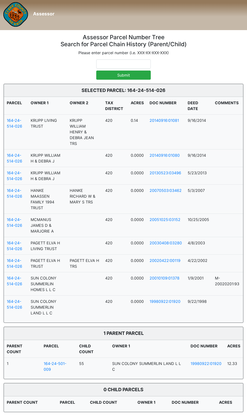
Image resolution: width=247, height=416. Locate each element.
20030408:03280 (166, 242)
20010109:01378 (164, 278)
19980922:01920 (165, 301)
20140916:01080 (165, 155)
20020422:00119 (165, 260)
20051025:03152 (165, 219)
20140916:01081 (164, 120)
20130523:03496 (165, 172)
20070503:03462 (166, 190)
